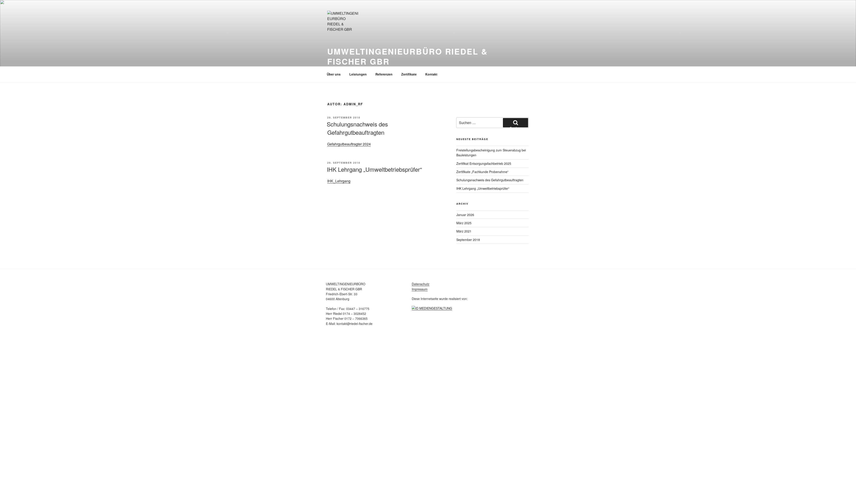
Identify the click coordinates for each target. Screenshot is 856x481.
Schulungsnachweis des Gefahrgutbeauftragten (357, 128)
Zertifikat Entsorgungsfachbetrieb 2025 (483, 163)
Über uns (334, 74)
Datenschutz (420, 284)
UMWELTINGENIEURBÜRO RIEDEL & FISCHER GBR (407, 56)
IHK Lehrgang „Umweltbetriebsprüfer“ (374, 169)
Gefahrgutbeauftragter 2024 (349, 144)
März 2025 (463, 223)
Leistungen (358, 74)
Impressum (420, 289)
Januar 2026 (465, 214)
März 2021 (463, 231)
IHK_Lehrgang (338, 180)
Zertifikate (409, 74)
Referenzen (384, 74)
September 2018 (468, 239)
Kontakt (431, 74)
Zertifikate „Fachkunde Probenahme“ (482, 171)
